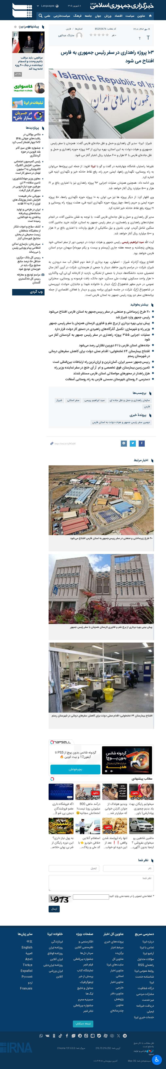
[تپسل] (52, 742)
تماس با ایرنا (147, 947)
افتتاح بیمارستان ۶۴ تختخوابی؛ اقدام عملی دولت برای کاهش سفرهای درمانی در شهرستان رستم (99, 354)
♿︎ (157, 1059)
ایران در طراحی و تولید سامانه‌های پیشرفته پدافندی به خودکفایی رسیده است (28, 215)
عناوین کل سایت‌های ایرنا (115, 962)
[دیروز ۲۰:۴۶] (28, 42)
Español (26, 971)
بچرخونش (75, 769)
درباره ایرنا (148, 941)
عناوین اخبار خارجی (116, 985)
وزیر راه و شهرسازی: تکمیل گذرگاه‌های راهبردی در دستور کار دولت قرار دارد (102, 329)
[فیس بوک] (67, 1036)
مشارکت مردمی (145, 994)
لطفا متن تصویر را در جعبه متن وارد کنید (131, 896)
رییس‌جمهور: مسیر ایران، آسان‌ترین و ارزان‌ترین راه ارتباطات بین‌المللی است (101, 362)
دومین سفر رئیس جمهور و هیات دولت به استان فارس (121, 422)
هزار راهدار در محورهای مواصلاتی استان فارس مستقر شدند (111, 373)
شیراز (59, 400)
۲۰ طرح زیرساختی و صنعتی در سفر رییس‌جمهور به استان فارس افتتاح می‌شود (99, 312)
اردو (30, 982)
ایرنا (121, 6)
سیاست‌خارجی (61, 16)
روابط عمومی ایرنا (144, 971)
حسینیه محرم (85, 999)
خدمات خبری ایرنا (144, 1017)
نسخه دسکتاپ (83, 1024)
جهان (98, 16)
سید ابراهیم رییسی (94, 400)
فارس (68, 29)
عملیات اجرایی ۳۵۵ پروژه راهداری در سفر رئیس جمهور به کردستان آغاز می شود (99, 337)
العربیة (29, 953)
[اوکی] (54, 1036)
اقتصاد (118, 16)
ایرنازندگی (57, 941)
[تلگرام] (125, 1036)
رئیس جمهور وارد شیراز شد (133, 317)
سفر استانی (73, 400)
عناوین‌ (141, 16)
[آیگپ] (92, 1036)
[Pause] (106, 771)
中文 (29, 941)
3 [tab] (20, 27)
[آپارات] (105, 1036)
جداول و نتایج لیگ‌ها (85, 991)
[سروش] (80, 1036)
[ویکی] (47, 1036)
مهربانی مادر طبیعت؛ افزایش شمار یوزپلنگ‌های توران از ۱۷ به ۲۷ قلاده (26, 200)
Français (26, 988)
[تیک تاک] (60, 1036)
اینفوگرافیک (86, 982)
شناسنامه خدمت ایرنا (144, 980)
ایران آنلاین (56, 959)
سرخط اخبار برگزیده (117, 950)
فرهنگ (77, 16)
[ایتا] (86, 1036)
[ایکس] (118, 1036)
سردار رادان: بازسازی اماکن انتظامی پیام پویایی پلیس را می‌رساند (26, 248)
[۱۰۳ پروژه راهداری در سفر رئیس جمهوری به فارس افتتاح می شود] (101, 104)
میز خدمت (148, 1000)
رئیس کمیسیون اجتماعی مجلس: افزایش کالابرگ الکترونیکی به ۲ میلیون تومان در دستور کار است (27, 167)
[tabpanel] (28, 55)
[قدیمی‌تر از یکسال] (101, 500)
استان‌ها (78, 29)
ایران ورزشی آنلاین (56, 974)
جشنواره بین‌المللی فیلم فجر (83, 962)
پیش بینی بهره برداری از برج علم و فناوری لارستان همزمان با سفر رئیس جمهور (99, 323)
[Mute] (111, 771)
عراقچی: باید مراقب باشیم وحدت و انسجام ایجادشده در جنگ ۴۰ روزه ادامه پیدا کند (29, 63)
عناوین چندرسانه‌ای (116, 1008)
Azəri (28, 959)
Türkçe (27, 965)
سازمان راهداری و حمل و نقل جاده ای (130, 400)
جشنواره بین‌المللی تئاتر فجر (83, 1008)
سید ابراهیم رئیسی (133, 242)
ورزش (107, 16)
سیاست (130, 16)
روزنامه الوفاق (55, 953)
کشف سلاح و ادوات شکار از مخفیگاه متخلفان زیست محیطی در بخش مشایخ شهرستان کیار (27, 233)
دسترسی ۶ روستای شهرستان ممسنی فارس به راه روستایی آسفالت (107, 379)
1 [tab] (29, 27)
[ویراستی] (73, 1036)
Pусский (27, 977)
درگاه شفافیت (146, 988)
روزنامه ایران (56, 947)
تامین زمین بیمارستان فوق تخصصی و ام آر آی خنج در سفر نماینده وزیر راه (102, 368)
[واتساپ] (41, 1036)
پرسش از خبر (86, 976)
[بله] (99, 1036)
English (27, 947)
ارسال (54, 909)
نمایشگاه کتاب (85, 970)
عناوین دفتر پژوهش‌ (117, 996)
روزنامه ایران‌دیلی (53, 965)
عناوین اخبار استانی (116, 973)
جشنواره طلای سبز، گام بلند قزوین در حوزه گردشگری (28, 152)
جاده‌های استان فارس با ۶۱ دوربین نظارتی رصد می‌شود (114, 345)
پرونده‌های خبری (113, 941)
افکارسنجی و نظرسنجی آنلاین (84, 944)
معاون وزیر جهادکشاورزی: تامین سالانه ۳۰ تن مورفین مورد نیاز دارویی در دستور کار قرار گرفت (26, 185)
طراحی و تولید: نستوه (143, 1053)
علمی (47, 16)
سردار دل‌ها (86, 953)
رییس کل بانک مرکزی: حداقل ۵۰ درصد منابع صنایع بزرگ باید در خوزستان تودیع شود (28, 263)
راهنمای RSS (146, 965)
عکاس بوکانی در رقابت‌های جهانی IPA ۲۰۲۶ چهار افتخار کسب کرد (26, 138)
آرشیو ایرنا (148, 953)
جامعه (88, 16)
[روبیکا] (112, 1036)
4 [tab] (15, 27)
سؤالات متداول (145, 959)
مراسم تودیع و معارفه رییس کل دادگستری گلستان (28, 279)
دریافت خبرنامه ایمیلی (145, 1009)
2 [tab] (24, 27)
